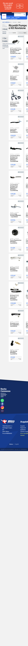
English (17, 444)
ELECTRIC (5, 21)
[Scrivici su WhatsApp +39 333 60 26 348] (2, 400)
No (20, 7)
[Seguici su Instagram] (2, 407)
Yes (20, 5)
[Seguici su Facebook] (2, 404)
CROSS (4, 15)
